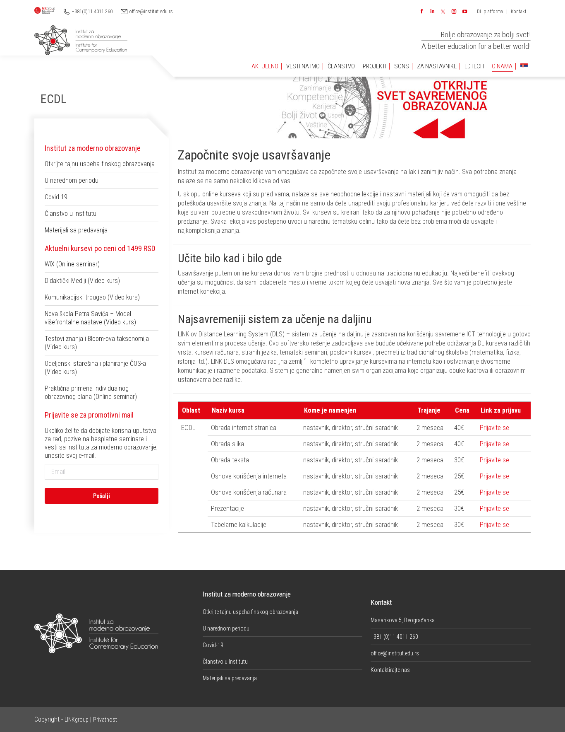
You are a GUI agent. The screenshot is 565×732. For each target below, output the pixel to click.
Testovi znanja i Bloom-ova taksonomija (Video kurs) (97, 343)
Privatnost (105, 719)
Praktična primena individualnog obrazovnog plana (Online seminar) (91, 392)
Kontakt (519, 11)
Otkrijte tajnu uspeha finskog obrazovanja (100, 164)
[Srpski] (524, 66)
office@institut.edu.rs (151, 11)
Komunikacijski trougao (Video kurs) (92, 297)
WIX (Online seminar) (72, 264)
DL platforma (490, 11)
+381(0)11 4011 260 (92, 11)
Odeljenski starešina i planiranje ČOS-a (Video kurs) (95, 368)
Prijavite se (494, 427)
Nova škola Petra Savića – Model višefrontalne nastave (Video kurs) (90, 318)
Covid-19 (56, 197)
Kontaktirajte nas (390, 670)
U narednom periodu (71, 180)
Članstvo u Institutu (70, 213)
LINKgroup (77, 719)
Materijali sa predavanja (76, 230)
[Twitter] (443, 11)
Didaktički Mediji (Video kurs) (82, 281)
